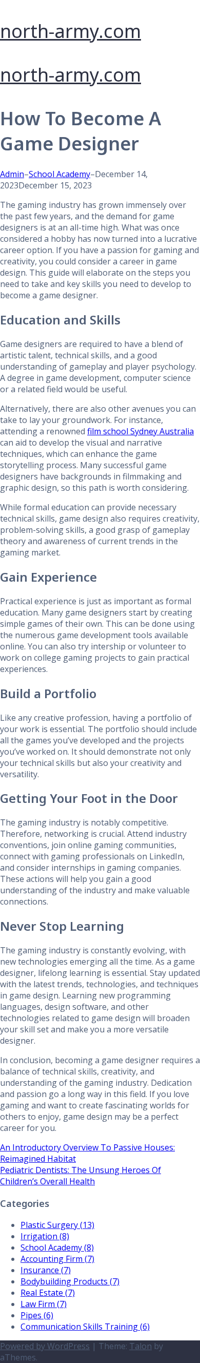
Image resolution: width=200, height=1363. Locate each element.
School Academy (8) (57, 1247)
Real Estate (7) (48, 1292)
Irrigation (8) (45, 1236)
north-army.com (70, 31)
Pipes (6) (37, 1315)
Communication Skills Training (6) (85, 1326)
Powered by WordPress (45, 1346)
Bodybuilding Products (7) (70, 1281)
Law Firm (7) (44, 1304)
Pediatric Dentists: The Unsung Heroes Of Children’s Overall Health (80, 1175)
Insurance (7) (46, 1270)
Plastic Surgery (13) (57, 1225)
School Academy (59, 174)
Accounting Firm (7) (57, 1258)
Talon (140, 1346)
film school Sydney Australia (140, 431)
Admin (12, 174)
